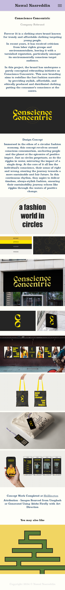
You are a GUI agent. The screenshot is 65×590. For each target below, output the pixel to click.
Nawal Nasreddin (32, 5)
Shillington (51, 495)
